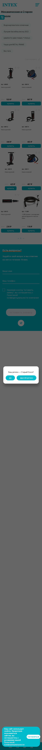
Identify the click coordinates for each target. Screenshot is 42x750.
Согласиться (33, 737)
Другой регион (26, 378)
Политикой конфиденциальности (14, 743)
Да (10, 378)
